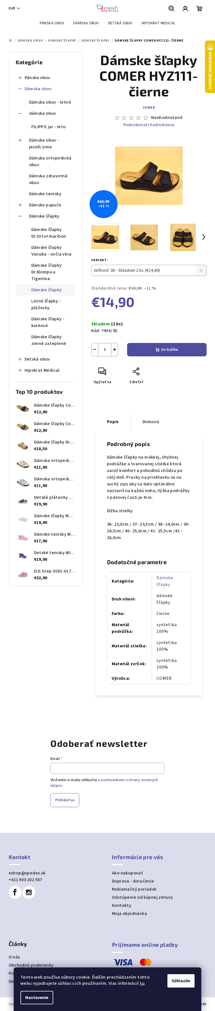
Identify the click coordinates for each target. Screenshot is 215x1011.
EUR (12, 8)
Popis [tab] (113, 422)
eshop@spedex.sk (27, 873)
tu (142, 983)
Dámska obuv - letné (50, 102)
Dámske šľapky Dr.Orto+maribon (48, 232)
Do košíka (169, 349)
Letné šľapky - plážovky (46, 304)
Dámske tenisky (45, 194)
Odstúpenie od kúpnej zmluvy (142, 897)
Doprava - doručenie (133, 881)
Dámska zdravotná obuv (48, 179)
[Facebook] (15, 892)
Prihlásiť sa (64, 800)
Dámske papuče (45, 205)
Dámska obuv (38, 89)
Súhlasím (181, 981)
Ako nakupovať (127, 873)
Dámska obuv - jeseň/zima (44, 143)
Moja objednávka (129, 913)
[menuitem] (52, 23)
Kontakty (121, 905)
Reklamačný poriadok (134, 889)
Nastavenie (36, 998)
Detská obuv (37, 359)
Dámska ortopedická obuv (50, 161)
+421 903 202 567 (25, 880)
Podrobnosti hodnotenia (148, 125)
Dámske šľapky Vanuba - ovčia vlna (51, 250)
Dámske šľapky (44, 216)
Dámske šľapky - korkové (48, 322)
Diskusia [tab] (150, 422)
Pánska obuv (37, 78)
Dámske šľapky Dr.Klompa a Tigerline (46, 272)
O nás (14, 957)
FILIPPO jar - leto (48, 127)
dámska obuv (42, 113)
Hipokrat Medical (42, 370)
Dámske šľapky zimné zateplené (48, 340)
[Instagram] (28, 892)
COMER (149, 107)
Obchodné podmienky (31, 965)
